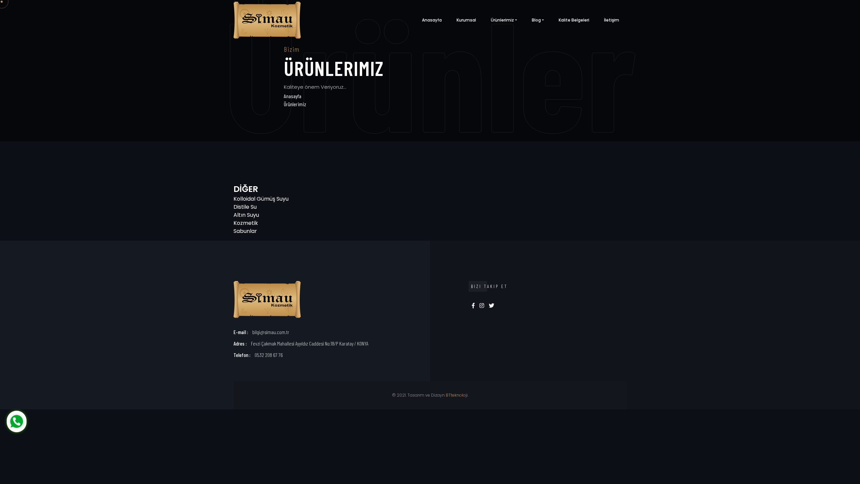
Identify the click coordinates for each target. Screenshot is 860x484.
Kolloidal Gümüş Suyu (261, 199)
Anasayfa (432, 20)
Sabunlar (245, 231)
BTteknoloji (457, 395)
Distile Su (245, 207)
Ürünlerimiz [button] (502, 20)
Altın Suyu (246, 215)
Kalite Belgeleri (574, 20)
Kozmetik (245, 223)
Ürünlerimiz (295, 104)
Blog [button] (536, 20)
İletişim (611, 20)
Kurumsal (466, 20)
